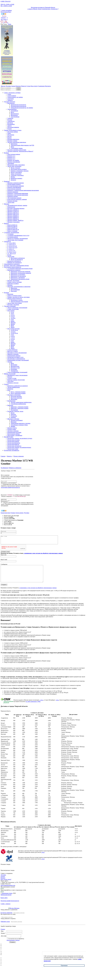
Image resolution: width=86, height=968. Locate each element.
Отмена (3, 929)
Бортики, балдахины (13, 280)
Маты (12, 146)
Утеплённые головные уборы (19, 425)
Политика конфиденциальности (10, 900)
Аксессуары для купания (14, 303)
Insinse (12, 321)
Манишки (13, 422)
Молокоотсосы (15, 366)
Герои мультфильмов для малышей (17, 372)
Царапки (13, 417)
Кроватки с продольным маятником (17, 195)
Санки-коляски (11, 95)
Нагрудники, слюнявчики (14, 435)
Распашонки (14, 410)
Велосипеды (11, 103)
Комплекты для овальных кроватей (21, 273)
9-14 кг (13, 316)
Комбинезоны (11, 400)
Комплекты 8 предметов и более (20, 279)
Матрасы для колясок (13, 222)
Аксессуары (10, 202)
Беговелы (10, 122)
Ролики (9, 128)
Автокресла (7, 241)
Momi (12, 325)
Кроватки (7, 181)
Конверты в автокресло (14, 261)
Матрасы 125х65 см (13, 211)
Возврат (3, 878)
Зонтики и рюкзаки (13, 431)
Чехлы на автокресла (17, 259)
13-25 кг (13, 331)
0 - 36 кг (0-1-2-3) (12, 247)
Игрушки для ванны (13, 304)
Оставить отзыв (5, 551)
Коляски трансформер (13, 162)
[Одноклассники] (5, 14)
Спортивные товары (17, 148)
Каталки (9, 119)
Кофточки (10, 405)
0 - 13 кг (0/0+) (11, 243)
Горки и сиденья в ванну (14, 295)
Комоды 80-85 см (12, 228)
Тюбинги (10, 100)
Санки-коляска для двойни (15, 97)
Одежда (6, 384)
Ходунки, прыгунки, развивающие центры (16, 265)
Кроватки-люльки (12, 196)
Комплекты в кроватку (13, 270)
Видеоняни (14, 364)
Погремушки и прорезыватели (16, 358)
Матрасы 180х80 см (13, 217)
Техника (9, 361)
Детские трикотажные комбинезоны (21, 402)
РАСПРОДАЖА (8, 437)
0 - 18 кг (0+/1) (11, 244)
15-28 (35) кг (14, 333)
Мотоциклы (14, 115)
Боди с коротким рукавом (18, 393)
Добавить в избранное (14, 467)
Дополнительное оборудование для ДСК (22, 145)
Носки (12, 413)
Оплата (3, 876)
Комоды (6, 223)
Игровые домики (12, 140)
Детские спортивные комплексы (16, 142)
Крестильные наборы (13, 434)
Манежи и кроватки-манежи (15, 183)
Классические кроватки (14, 189)
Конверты (10, 388)
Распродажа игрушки (13, 440)
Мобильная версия (6, 894)
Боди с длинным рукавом (18, 391)
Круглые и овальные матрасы (15, 208)
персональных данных (13, 940)
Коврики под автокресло (14, 262)
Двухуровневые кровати (14, 198)
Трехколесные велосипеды (18, 104)
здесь (41, 700)
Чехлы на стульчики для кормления (17, 238)
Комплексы (14, 143)
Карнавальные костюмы (14, 432)
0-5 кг (12, 312)
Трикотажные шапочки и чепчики (20, 423)
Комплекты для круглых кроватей (20, 271)
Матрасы (6, 204)
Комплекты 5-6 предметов (18, 276)
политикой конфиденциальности (10, 487)
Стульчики (10, 234)
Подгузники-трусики (13, 328)
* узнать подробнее (6, 10)
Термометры (14, 370)
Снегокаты (10, 98)
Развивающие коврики (13, 355)
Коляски (6, 152)
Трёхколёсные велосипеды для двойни (22, 107)
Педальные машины (13, 127)
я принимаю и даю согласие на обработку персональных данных (43, 553)
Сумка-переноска (12, 349)
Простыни (14, 291)
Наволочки (14, 288)
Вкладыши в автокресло (18, 258)
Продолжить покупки (18, 912)
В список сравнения (6, 912)
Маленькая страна (7, 893)
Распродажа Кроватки (13, 443)
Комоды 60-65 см (12, 225)
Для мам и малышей (10, 306)
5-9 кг (12, 334)
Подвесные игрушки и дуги (15, 357)
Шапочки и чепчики (13, 419)
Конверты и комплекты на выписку (17, 385)
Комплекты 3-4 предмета (18, 274)
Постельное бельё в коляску (19, 169)
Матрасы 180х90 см (13, 219)
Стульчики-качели (12, 237)
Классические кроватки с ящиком (17, 199)
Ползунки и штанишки (14, 394)
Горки (9, 133)
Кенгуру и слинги (12, 351)
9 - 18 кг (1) (10, 249)
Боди (8, 390)
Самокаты (10, 118)
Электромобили (12, 109)
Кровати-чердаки (12, 201)
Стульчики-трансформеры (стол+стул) (18, 235)
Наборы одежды (12, 428)
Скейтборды (11, 121)
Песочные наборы (12, 131)
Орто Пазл (10, 381)
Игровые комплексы (13, 139)
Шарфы (13, 426)
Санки (9, 94)
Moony (13, 327)
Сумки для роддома (13, 309)
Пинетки (13, 414)
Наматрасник (11, 207)
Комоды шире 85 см (13, 229)
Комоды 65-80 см (12, 226)
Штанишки (14, 399)
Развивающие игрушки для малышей (18, 360)
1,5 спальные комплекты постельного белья (19, 268)
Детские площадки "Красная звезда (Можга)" (20, 151)
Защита (9, 125)
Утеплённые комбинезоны (18, 404)
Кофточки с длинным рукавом (19, 407)
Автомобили (14, 110)
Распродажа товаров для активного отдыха (19, 438)
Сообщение (4, 564)
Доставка (3, 875)
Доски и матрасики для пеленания (17, 307)
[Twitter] (2, 14)
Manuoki (13, 322)
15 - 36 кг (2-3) (11, 253)
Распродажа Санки (12, 449)
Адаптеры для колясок (17, 175)
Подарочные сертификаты (11, 450)
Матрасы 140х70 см (13, 213)
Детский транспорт (9, 101)
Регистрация (4, 12)
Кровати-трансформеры (14, 187)
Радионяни (14, 369)
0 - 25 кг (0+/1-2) (12, 246)
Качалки (9, 376)
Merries (13, 324)
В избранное (4, 467)
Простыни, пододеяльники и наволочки (18, 286)
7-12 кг (13, 337)
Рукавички (14, 416)
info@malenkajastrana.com (8, 885)
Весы (12, 363)
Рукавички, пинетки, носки (15, 411)
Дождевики (10, 163)
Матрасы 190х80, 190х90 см (15, 220)
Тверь (9, 24)
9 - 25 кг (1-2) (11, 250)
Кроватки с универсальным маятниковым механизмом (23, 190)
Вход (9, 12)
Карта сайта (4, 897)
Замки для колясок (16, 174)
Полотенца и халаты (17, 300)
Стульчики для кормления (11, 232)
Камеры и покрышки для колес (20, 171)
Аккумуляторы (15, 116)
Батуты (9, 136)
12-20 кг (13, 318)
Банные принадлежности (14, 298)
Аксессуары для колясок (14, 166)
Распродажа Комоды (13, 444)
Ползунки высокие (16, 396)
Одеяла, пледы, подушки (14, 282)
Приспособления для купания (19, 301)
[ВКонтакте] (4, 14)
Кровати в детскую (12, 382)
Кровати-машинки (12, 192)
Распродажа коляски (13, 441)
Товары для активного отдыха (12, 130)
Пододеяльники (15, 289)
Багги (12, 112)
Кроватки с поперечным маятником (17, 193)
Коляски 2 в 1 (11, 157)
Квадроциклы (15, 113)
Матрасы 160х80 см (13, 216)
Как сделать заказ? (6, 879)
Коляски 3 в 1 (11, 158)
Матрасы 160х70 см (13, 214)
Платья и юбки (11, 429)
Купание (6, 292)
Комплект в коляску (13, 283)
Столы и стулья (11, 378)
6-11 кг (13, 315)
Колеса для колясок (16, 172)
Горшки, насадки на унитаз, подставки (18, 297)
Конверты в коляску (16, 178)
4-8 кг (12, 313)
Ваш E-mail (4, 559)
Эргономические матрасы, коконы (17, 205)
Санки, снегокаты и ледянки (12, 92)
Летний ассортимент (17, 420)
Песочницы (10, 134)
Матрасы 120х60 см (13, 210)
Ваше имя (3, 554)
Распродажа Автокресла (14, 446)
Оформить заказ (5, 921)
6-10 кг (13, 336)
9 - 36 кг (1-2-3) (11, 252)
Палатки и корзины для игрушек (16, 149)
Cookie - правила (5, 903)
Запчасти (13, 180)
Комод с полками (12, 231)
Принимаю (64, 965)
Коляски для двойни (13, 160)
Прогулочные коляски (13, 154)
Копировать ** (5, 501)
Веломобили (11, 124)
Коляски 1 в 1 (11, 155)
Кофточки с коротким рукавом (19, 408)
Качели (9, 137)
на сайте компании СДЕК (33, 701)
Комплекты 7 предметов (18, 277)
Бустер (9, 255)
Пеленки (9, 285)
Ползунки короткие (16, 397)
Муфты (13, 177)
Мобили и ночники (13, 354)
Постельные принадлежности (12, 267)
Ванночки (10, 294)
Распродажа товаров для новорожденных (19, 447)
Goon (12, 319)
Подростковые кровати (14, 184)
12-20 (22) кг (14, 330)
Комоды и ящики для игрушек (16, 379)
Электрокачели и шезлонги (12, 264)
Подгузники (10, 310)
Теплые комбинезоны (13, 387)
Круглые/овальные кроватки (15, 186)
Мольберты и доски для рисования (17, 375)
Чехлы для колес (15, 168)
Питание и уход (15, 367)
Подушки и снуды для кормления (17, 352)
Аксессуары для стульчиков (15, 240)
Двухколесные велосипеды (18, 106)
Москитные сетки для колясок (16, 165)
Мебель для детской (9, 373)
